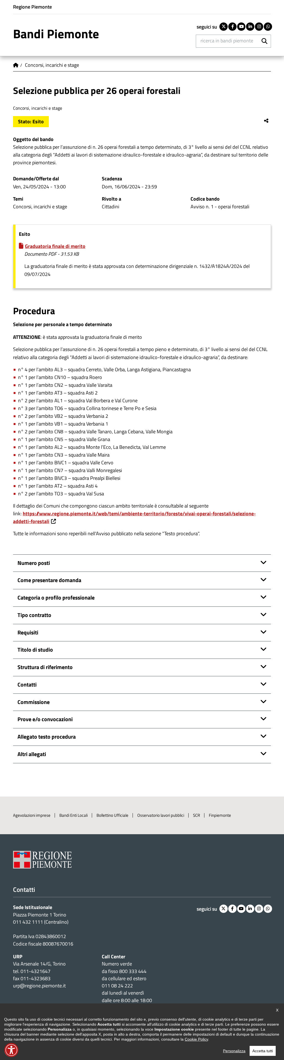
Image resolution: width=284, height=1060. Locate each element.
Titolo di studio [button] (35, 650)
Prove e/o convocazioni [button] (45, 719)
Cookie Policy (196, 1039)
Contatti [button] (27, 684)
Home (16, 65)
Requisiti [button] (27, 632)
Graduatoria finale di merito (55, 246)
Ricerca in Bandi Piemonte (227, 40)
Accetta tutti (262, 1051)
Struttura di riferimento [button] (45, 667)
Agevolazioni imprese (31, 815)
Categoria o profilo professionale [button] (56, 597)
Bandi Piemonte (56, 33)
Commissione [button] (33, 702)
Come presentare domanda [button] (49, 580)
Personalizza (234, 1051)
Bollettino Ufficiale (112, 815)
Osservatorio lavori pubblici (160, 815)
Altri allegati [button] (31, 754)
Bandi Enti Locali (73, 815)
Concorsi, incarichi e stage (52, 65)
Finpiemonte (220, 815)
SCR (196, 815)
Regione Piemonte (32, 7)
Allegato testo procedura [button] (46, 737)
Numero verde (117, 963)
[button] (11, 1050)
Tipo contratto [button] (34, 615)
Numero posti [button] (33, 563)
